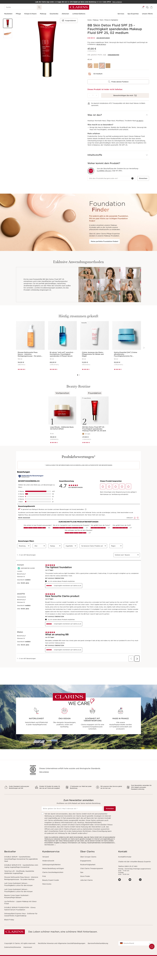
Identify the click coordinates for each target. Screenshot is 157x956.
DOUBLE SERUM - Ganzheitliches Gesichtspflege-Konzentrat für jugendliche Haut (21, 859)
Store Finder (85, 876)
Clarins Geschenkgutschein (52, 872)
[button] (7, 23)
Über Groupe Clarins (88, 857)
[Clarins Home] (79, 7)
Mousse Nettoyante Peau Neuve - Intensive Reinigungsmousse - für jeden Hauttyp (21, 878)
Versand (45, 857)
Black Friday (9, 920)
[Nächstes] (143, 347)
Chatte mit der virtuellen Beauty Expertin (134, 861)
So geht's (139, 120)
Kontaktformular (124, 857)
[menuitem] (143, 7)
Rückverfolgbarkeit (87, 864)
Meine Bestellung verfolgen (53, 868)
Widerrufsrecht (48, 861)
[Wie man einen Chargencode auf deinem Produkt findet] (132, 178)
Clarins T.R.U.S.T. (104, 171)
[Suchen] (39, 7)
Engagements (85, 861)
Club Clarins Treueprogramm (91, 868)
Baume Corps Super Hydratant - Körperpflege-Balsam (16, 896)
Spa (81, 872)
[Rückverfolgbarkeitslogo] (90, 170)
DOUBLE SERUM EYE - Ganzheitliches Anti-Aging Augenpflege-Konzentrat (21, 866)
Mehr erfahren (44, 772)
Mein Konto (46, 884)
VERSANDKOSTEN (113, 55)
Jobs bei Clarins (86, 880)
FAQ (44, 876)
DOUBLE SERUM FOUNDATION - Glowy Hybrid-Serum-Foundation (20, 908)
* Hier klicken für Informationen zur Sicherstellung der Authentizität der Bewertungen (78, 465)
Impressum (27, 947)
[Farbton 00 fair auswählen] (90, 65)
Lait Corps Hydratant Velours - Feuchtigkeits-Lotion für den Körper (18, 884)
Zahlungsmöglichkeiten (51, 864)
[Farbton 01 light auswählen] (96, 65)
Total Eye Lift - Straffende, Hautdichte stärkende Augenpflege (19, 872)
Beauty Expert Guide (50, 880)
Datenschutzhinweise (12, 947)
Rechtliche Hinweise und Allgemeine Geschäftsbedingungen (61, 943)
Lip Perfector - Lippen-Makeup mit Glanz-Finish (20, 902)
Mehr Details (101, 44)
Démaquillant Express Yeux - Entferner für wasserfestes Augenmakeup (20, 915)
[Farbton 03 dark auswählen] (108, 65)
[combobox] (135, 943)
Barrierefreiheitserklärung (98, 943)
